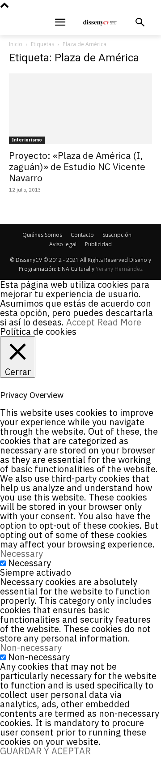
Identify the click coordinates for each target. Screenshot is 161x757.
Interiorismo (27, 140)
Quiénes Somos (42, 235)
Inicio (15, 44)
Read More (119, 322)
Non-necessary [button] (31, 648)
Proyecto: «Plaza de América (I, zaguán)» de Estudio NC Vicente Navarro (77, 166)
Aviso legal (62, 244)
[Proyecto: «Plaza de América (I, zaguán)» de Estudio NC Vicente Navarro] (80, 108)
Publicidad (98, 244)
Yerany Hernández (119, 269)
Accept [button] (80, 322)
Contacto (82, 235)
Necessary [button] (21, 553)
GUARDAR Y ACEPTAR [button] (45, 751)
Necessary (29, 563)
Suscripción (116, 235)
